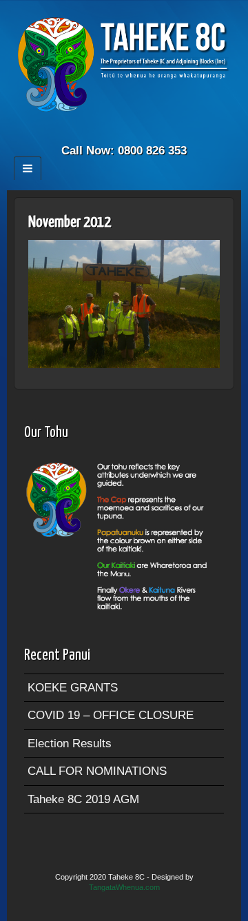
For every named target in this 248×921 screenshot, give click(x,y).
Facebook (114, 131)
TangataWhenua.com (124, 887)
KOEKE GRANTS (73, 687)
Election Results (70, 743)
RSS (133, 131)
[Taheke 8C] (124, 63)
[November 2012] (124, 303)
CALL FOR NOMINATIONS (97, 771)
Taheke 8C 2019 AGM (83, 799)
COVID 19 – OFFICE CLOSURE (111, 715)
